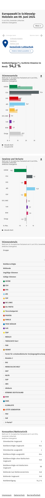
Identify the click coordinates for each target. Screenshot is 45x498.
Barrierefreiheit (33, 495)
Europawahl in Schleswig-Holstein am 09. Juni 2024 (19, 15)
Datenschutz (19, 495)
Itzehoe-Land (14, 44)
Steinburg (13, 41)
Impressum (7, 495)
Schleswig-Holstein (16, 38)
